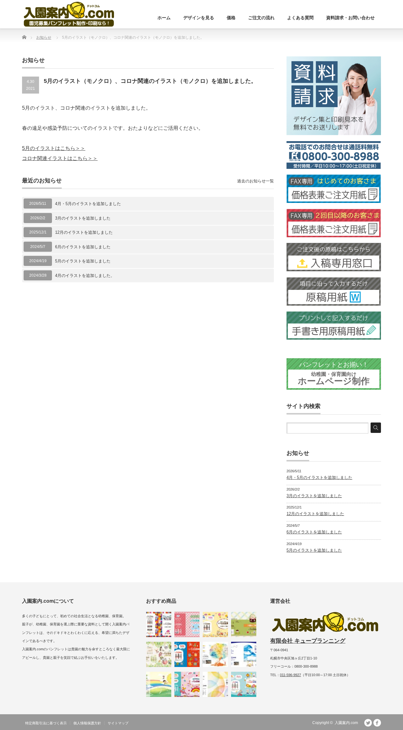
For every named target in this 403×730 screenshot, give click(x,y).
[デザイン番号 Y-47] (215, 624)
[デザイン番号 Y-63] (158, 654)
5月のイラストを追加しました (83, 261)
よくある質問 (300, 17)
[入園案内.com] (69, 14)
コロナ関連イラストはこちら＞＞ (60, 158)
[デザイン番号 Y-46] (158, 624)
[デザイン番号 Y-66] (158, 684)
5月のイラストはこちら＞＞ (53, 148)
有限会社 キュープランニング (307, 641)
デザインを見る (198, 17)
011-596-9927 (290, 675)
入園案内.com (346, 723)
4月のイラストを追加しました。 (85, 275)
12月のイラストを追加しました (84, 232)
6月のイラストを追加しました (83, 246)
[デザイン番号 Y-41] (215, 654)
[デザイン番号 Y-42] (243, 654)
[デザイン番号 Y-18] (243, 624)
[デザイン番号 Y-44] (187, 654)
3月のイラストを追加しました (83, 218)
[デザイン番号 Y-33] (187, 684)
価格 (231, 17)
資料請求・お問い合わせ (350, 17)
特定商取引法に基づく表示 (46, 723)
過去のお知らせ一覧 (255, 181)
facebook (377, 723)
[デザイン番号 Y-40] (215, 684)
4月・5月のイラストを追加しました (88, 203)
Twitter (368, 723)
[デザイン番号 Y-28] (187, 624)
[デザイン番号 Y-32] (243, 684)
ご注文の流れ (261, 17)
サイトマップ (118, 723)
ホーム (164, 17)
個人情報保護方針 (87, 723)
